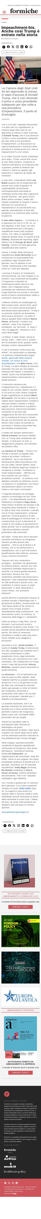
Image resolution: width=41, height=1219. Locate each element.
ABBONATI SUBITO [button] (20, 907)
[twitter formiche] (9, 1183)
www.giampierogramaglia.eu (15, 812)
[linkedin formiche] (16, 1183)
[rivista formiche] (20, 1038)
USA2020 (4, 22)
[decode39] (20, 1165)
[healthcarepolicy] (20, 1171)
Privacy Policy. (18, 1191)
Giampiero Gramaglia (10, 38)
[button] (5, 12)
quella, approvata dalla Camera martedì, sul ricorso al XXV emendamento (17, 361)
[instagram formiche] (13, 1183)
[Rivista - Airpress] (20, 1157)
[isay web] (14, 1193)
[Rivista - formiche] (20, 1151)
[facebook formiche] (5, 1183)
